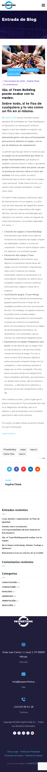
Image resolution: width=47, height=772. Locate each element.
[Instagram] (28, 733)
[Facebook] (16, 469)
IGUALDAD (7, 591)
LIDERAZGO (32, 70)
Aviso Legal (12, 751)
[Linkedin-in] (23, 733)
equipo (23, 449)
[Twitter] (9, 469)
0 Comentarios (10, 84)
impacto (33, 449)
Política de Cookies (34, 755)
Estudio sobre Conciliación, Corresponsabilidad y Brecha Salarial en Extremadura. (21, 529)
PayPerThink (33, 81)
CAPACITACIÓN (9, 582)
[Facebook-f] (19, 733)
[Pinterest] (23, 469)
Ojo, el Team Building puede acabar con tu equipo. (22, 539)
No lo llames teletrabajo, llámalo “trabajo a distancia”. (22, 547)
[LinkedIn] (30, 469)
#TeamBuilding (10, 449)
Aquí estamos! (8, 433)
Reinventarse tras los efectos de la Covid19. (22, 553)
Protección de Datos (13, 755)
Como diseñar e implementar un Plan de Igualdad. (21, 520)
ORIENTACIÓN (9, 601)
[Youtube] (32, 733)
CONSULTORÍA (15, 70)
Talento (22, 454)
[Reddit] (37, 469)
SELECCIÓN (13, 74)
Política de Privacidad (30, 751)
